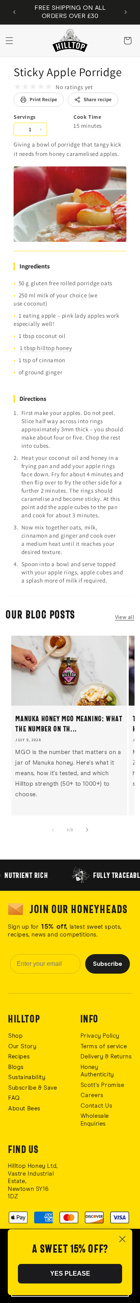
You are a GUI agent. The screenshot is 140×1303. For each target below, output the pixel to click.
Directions (32, 399)
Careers (91, 1095)
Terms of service (103, 1046)
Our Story (22, 1046)
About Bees (24, 1109)
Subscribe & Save (32, 1088)
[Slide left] (52, 829)
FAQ (14, 1098)
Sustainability (26, 1077)
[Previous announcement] (14, 12)
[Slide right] (87, 829)
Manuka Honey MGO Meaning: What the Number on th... (68, 723)
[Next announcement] (125, 12)
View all (125, 616)
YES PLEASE (70, 1273)
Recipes (19, 1057)
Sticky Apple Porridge (68, 72)
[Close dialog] (122, 1239)
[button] (9, 40)
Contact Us (96, 1106)
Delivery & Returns (106, 1057)
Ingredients (34, 266)
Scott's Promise (103, 1085)
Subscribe (107, 964)
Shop (15, 1036)
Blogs (16, 1067)
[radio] (17, 86)
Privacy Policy (99, 1036)
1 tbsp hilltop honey (46, 348)
